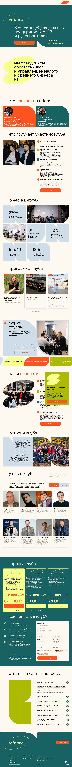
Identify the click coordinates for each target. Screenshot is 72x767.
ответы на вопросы (13, 762)
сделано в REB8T (41, 764)
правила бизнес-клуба (42, 756)
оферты (49, 650)
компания (39, 639)
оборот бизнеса (41, 645)
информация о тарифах (42, 760)
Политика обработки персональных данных (45, 759)
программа (11, 756)
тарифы (10, 760)
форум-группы (12, 758)
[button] (65, 2)
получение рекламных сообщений (43, 654)
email (54, 634)
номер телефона (41, 628)
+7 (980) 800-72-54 (27, 758)
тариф (54, 645)
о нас (10, 755)
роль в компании (56, 639)
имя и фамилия (40, 623)
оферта (38, 755)
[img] (67, 373)
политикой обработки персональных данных (61, 651)
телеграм (39, 634)
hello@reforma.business (28, 755)
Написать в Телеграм (27, 756)
